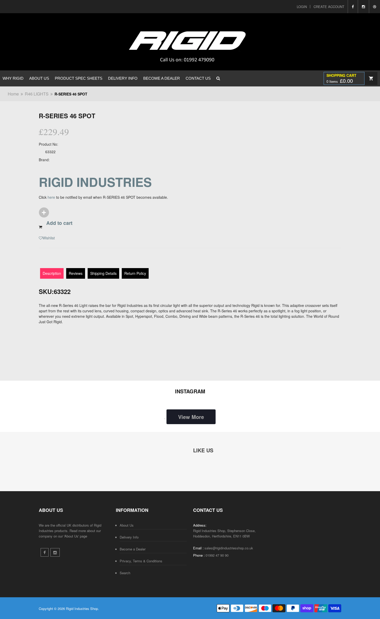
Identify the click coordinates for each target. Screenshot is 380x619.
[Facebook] (353, 6)
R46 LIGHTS (37, 94)
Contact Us (198, 78)
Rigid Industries (95, 182)
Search (125, 572)
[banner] (153, 41)
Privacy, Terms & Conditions (141, 560)
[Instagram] (363, 6)
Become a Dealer (161, 78)
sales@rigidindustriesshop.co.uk (228, 548)
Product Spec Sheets (78, 78)
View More (191, 417)
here (51, 197)
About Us (39, 78)
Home (13, 94)
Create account (329, 6)
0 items (339, 81)
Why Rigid (13, 78)
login (302, 6)
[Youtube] (374, 6)
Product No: (48, 144)
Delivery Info (123, 78)
